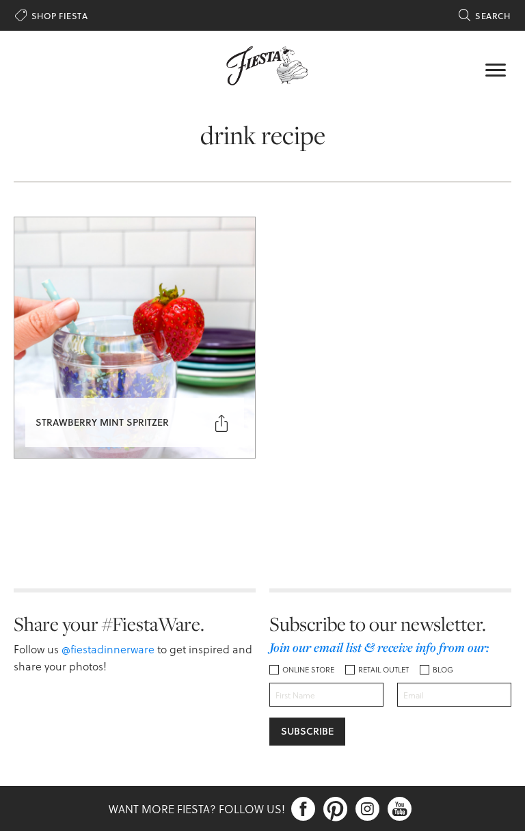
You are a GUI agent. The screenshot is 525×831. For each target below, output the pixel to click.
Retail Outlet (383, 669)
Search (484, 16)
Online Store (308, 669)
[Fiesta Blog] (262, 64)
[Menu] (495, 68)
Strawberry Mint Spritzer (102, 422)
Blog (443, 669)
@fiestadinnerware (108, 649)
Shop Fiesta (51, 16)
